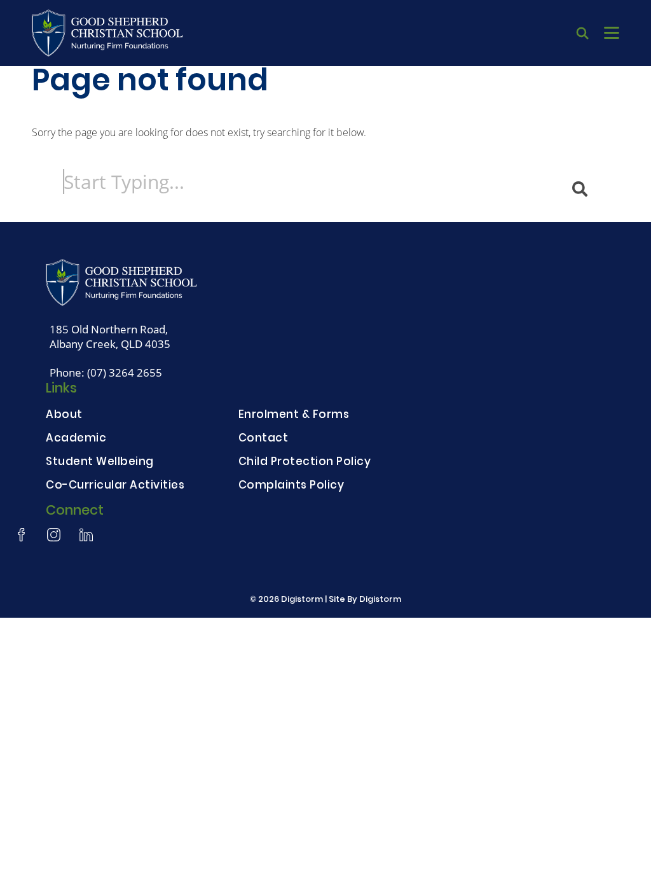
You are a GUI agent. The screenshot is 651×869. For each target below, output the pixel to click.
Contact (263, 439)
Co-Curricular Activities (115, 486)
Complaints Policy (291, 486)
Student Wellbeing (100, 463)
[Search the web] (582, 33)
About (64, 416)
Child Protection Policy (304, 463)
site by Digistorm (365, 600)
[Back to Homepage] (107, 33)
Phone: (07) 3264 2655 (106, 372)
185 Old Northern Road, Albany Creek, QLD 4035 (110, 336)
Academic (76, 439)
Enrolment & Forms (294, 416)
